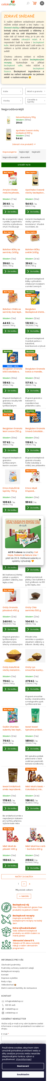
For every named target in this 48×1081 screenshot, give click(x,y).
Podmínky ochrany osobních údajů (17, 968)
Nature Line (31, 555)
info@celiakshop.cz (14, 1001)
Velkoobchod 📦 (8, 984)
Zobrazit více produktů (22, 144)
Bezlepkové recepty (10, 971)
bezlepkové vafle (13, 65)
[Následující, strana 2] (24, 883)
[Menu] (42, 3)
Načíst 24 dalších (24, 876)
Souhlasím (23, 1074)
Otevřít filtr (24, 165)
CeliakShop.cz (11, 1009)
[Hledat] (28, 3)
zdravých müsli (29, 39)
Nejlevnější (24, 152)
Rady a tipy (6, 981)
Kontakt (5, 974)
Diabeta (18, 555)
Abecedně (25, 157)
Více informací (23, 1059)
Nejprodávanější (10, 157)
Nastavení (23, 1066)
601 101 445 (10, 1005)
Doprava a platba (9, 978)
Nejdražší (36, 152)
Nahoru (25, 896)
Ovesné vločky (11, 28)
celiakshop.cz (11, 1012)
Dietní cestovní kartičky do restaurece (19, 988)
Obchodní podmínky (11, 964)
